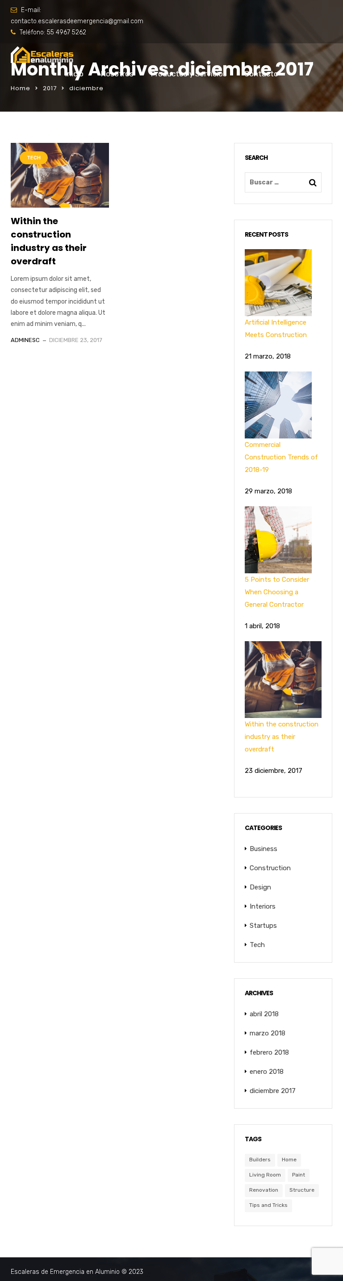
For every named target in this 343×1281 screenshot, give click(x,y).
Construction (270, 868)
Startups (263, 926)
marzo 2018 (267, 1033)
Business (263, 849)
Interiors (263, 906)
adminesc (25, 340)
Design (260, 887)
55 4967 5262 (66, 32)
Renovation (263, 1190)
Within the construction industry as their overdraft (49, 241)
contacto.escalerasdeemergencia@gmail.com (77, 21)
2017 (50, 88)
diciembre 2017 (273, 1091)
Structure (301, 1190)
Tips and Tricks (268, 1205)
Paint (298, 1175)
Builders (260, 1159)
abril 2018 (264, 1014)
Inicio (74, 73)
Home (20, 88)
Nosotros (117, 73)
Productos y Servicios (189, 73)
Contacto (261, 73)
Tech (34, 158)
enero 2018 (267, 1072)
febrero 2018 (269, 1052)
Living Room (265, 1175)
